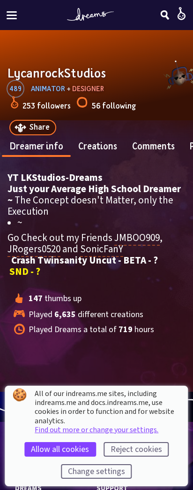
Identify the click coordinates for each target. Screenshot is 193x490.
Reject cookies (136, 449)
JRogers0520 (33, 249)
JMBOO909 (137, 238)
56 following (113, 105)
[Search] (164, 15)
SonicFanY (101, 249)
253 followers (46, 105)
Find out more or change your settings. (96, 430)
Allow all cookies (60, 449)
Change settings (96, 471)
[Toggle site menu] (11, 15)
